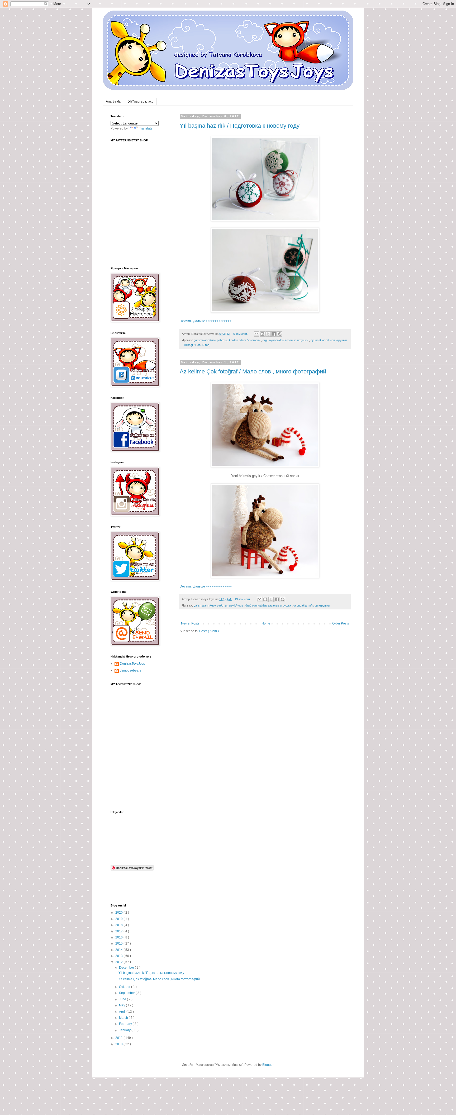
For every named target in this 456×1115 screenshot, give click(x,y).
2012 (119, 962)
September (127, 993)
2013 (119, 956)
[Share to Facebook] (274, 334)
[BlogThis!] (262, 334)
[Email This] (256, 334)
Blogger (267, 1065)
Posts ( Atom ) (209, 631)
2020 (119, 912)
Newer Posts (190, 623)
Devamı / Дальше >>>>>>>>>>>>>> (206, 321)
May (122, 1005)
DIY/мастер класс (140, 101)
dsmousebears (130, 670)
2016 (119, 937)
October (125, 987)
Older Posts (340, 623)
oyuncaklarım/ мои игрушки (329, 340)
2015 (119, 943)
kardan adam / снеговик (245, 340)
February (126, 1024)
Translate (146, 128)
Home (266, 623)
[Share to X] (268, 334)
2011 (119, 1038)
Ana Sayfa (113, 101)
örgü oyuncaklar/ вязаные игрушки (286, 340)
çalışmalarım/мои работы (210, 340)
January (125, 1030)
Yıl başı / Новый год (196, 344)
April (122, 1012)
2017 (119, 931)
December (127, 967)
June (123, 999)
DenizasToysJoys (132, 663)
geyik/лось (236, 605)
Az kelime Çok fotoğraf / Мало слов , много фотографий (253, 371)
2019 (119, 919)
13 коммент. (243, 599)
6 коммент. (241, 333)
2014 (119, 950)
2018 (119, 925)
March (124, 1018)
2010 (119, 1044)
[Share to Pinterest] (279, 334)
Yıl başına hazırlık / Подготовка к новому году (240, 125)
